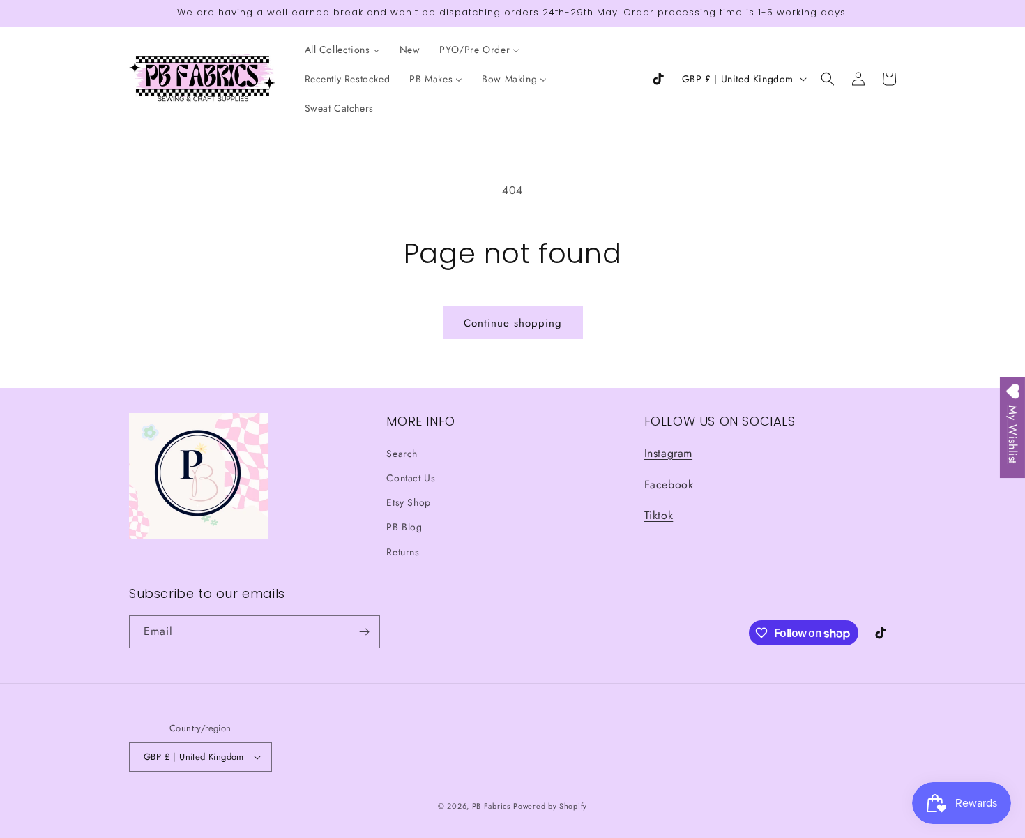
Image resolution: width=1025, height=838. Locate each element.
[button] (827, 78)
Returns (402, 552)
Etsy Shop (408, 502)
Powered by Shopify (550, 805)
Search (402, 454)
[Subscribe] (364, 631)
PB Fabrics (491, 805)
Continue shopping (513, 323)
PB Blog (404, 527)
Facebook (669, 485)
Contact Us (410, 478)
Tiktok (659, 515)
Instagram (668, 453)
